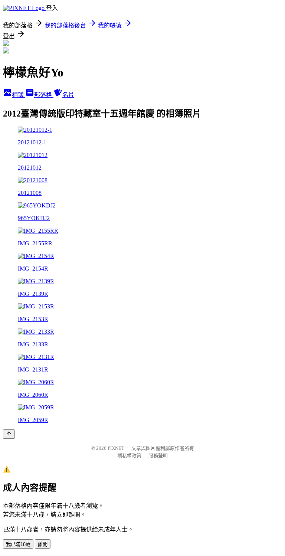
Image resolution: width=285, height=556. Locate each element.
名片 (68, 95)
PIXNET (116, 448)
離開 (43, 544)
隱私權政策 (129, 455)
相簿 (18, 95)
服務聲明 (158, 455)
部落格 (43, 95)
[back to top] (9, 434)
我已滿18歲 (18, 544)
